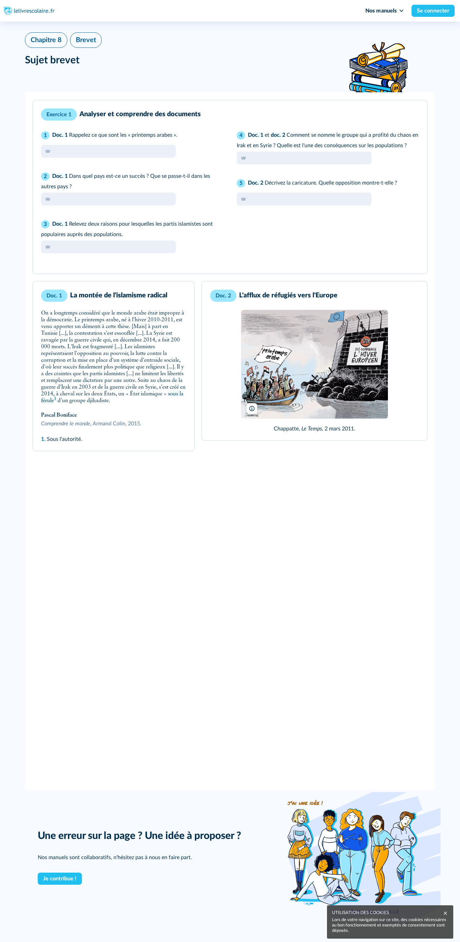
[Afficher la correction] (394, 114)
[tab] (394, 114)
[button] (230, 186)
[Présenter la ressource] (411, 114)
